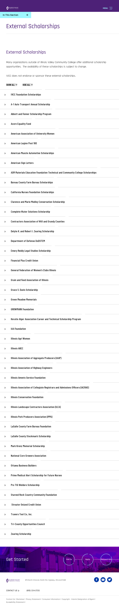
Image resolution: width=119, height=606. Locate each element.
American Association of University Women (32, 133)
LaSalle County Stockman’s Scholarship (31, 436)
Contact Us (10, 599)
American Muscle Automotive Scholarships (32, 153)
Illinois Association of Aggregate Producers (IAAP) (36, 358)
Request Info (106, 559)
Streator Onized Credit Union (26, 504)
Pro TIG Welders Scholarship (25, 485)
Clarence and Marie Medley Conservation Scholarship (38, 201)
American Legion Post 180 (24, 143)
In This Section (10, 15)
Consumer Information (51, 599)
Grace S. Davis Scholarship (24, 289)
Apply (87, 559)
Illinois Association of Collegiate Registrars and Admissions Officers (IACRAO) (50, 387)
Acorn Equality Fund (21, 123)
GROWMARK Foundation (22, 309)
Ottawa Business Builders (23, 465)
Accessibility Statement (15, 602)
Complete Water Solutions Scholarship (30, 211)
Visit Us (69, 559)
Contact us (11, 590)
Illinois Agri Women (20, 338)
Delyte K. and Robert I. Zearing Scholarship (32, 231)
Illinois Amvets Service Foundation (28, 377)
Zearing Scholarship (21, 533)
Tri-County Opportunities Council (28, 524)
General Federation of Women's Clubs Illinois (33, 270)
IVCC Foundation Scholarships (26, 94)
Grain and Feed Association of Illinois (29, 280)
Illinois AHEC (17, 348)
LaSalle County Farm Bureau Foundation (31, 426)
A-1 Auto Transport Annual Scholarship (30, 104)
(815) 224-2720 (33, 590)
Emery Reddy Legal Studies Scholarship (31, 250)
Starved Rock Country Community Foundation (34, 494)
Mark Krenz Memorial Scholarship (28, 446)
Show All (10, 84)
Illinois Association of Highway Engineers (31, 367)
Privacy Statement (33, 599)
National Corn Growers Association (28, 455)
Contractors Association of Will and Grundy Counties (37, 221)
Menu (105, 8)
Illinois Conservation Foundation (27, 397)
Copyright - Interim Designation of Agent (78, 599)
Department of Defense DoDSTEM (28, 240)
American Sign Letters (22, 162)
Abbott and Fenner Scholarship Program (31, 114)
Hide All (26, 84)
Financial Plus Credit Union (24, 260)
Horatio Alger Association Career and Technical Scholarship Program (46, 319)
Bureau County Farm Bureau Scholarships (32, 182)
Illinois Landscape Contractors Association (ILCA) (36, 407)
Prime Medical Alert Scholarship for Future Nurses (36, 475)
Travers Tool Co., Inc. (21, 514)
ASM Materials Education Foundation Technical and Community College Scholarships (53, 172)
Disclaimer (20, 599)
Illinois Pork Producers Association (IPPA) (31, 416)
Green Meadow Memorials (24, 299)
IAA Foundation (18, 328)
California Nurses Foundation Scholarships (32, 192)
